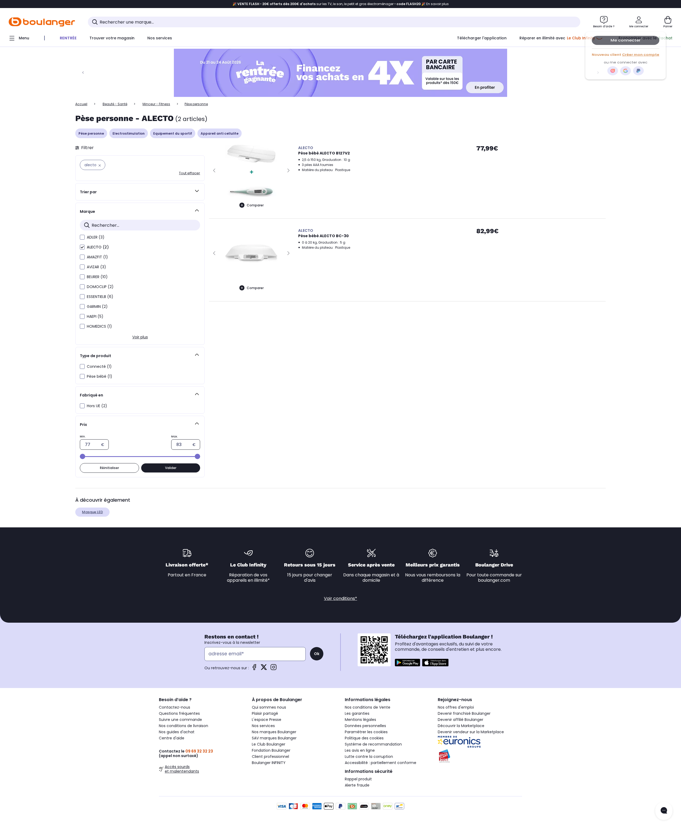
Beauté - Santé (115, 104)
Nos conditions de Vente (367, 707)
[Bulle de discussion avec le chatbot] (663, 811)
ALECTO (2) (98, 247)
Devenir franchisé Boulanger (464, 713)
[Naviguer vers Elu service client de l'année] (480, 756)
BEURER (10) (97, 276)
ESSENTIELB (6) (100, 296)
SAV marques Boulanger (274, 738)
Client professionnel (270, 756)
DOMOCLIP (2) (100, 286)
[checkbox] (82, 237)
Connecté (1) (99, 366)
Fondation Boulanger (271, 750)
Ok (316, 653)
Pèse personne (91, 133)
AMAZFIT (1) (97, 257)
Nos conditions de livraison (183, 725)
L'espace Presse (266, 719)
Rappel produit (358, 779)
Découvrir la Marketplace (461, 725)
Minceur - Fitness (156, 104)
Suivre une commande (180, 719)
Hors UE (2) (97, 406)
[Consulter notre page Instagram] (273, 669)
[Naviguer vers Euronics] (480, 742)
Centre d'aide (171, 738)
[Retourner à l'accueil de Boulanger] (42, 22)
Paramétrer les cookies (366, 732)
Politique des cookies (364, 738)
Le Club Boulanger (268, 744)
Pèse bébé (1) (99, 376)
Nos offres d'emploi (456, 707)
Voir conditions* (340, 598)
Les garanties (357, 713)
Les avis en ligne (360, 750)
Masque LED (92, 512)
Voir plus (140, 337)
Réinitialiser (109, 468)
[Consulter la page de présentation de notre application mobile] (407, 662)
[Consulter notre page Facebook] (254, 669)
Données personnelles (365, 725)
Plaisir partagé (265, 713)
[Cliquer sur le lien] (340, 73)
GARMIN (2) (97, 306)
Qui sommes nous (269, 707)
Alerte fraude (357, 785)
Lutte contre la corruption (369, 756)
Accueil (81, 104)
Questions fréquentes (179, 713)
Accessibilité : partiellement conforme (380, 762)
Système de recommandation (373, 744)
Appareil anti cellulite (219, 133)
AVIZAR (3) (96, 267)
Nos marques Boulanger (274, 732)
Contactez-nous (174, 707)
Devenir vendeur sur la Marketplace (471, 732)
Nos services (263, 725)
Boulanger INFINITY (269, 762)
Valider (170, 468)
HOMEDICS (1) (99, 326)
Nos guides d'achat (176, 732)
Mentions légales (360, 719)
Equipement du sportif (172, 133)
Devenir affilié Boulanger (460, 719)
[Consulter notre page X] (264, 669)
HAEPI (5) (95, 316)
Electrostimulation (129, 133)
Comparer (255, 205)
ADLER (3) (95, 237)
